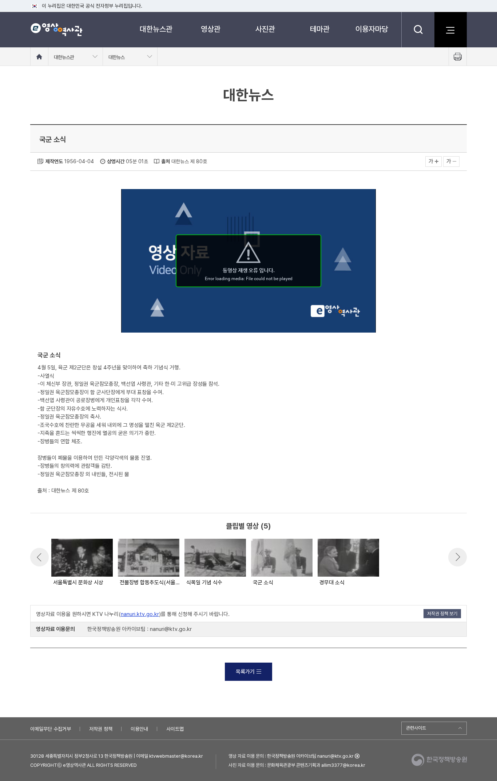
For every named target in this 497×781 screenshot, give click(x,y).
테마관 (320, 29)
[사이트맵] (450, 29)
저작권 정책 (100, 729)
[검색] (417, 29)
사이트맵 (175, 729)
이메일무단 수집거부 (50, 729)
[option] (81, 563)
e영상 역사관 (56, 29)
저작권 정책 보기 (442, 613)
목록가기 (245, 671)
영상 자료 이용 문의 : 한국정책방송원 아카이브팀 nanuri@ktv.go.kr (291, 756)
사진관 (265, 29)
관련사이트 (416, 728)
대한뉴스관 (156, 29)
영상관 (210, 29)
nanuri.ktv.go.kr (140, 614)
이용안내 (139, 729)
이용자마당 (371, 29)
